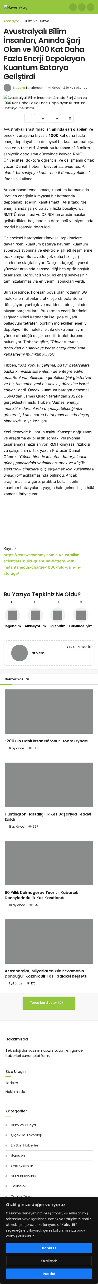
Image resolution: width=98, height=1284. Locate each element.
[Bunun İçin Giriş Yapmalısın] (28, 118)
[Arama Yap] (73, 7)
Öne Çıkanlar (22, 1165)
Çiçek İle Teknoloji (26, 1134)
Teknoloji (18, 1185)
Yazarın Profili (79, 647)
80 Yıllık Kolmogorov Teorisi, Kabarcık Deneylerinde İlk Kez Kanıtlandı (41, 895)
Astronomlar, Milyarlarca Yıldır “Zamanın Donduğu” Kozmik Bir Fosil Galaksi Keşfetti (46, 973)
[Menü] (90, 7)
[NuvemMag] (15, 7)
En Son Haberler (24, 1145)
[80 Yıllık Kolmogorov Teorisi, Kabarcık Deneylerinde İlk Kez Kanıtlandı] (49, 863)
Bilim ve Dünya (23, 1124)
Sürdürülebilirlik (23, 1175)
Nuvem (19, 87)
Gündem (18, 1155)
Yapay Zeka (21, 1196)
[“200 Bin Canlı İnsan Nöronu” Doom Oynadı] (49, 711)
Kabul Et (49, 1248)
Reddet (49, 1273)
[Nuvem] (19, 654)
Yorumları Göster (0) (47, 1002)
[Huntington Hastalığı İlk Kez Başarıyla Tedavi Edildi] (49, 785)
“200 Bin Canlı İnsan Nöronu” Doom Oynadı (46, 741)
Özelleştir (49, 1261)
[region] (49, 1240)
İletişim (11, 1082)
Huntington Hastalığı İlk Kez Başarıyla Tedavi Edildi (48, 816)
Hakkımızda (15, 1091)
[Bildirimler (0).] (82, 7)
